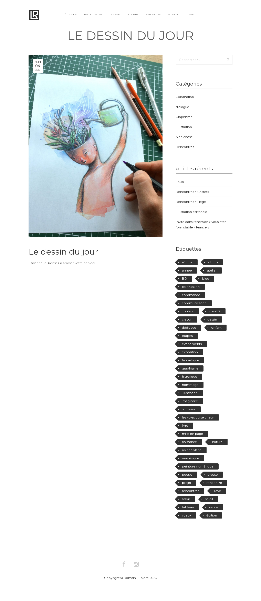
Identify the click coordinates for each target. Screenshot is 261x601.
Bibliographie (93, 14)
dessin (212, 319)
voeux (186, 515)
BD (184, 278)
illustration (190, 393)
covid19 (214, 311)
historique (189, 376)
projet (186, 483)
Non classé (184, 137)
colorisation (191, 287)
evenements (192, 344)
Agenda (173, 14)
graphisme (190, 368)
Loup (180, 182)
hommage (190, 385)
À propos (70, 14)
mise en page (192, 434)
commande (191, 295)
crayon (187, 319)
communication (194, 303)
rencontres (190, 491)
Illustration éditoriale (191, 212)
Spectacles (153, 14)
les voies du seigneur (198, 417)
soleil (209, 499)
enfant (216, 327)
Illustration (184, 127)
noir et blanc (191, 450)
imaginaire (190, 401)
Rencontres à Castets (192, 192)
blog (205, 278)
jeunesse (189, 409)
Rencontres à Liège (191, 202)
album (213, 262)
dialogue (182, 107)
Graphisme (184, 117)
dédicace (189, 327)
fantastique (190, 360)
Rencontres (185, 147)
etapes (187, 336)
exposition (190, 352)
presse (212, 474)
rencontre (214, 483)
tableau (188, 507)
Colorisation (185, 97)
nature (217, 442)
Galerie (115, 14)
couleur (188, 311)
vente (213, 507)
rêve (217, 491)
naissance (189, 442)
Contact (191, 14)
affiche (187, 262)
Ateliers (132, 14)
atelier (212, 270)
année (187, 270)
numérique (190, 458)
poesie (187, 474)
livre (185, 425)
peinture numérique (197, 466)
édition (211, 515)
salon (186, 499)
